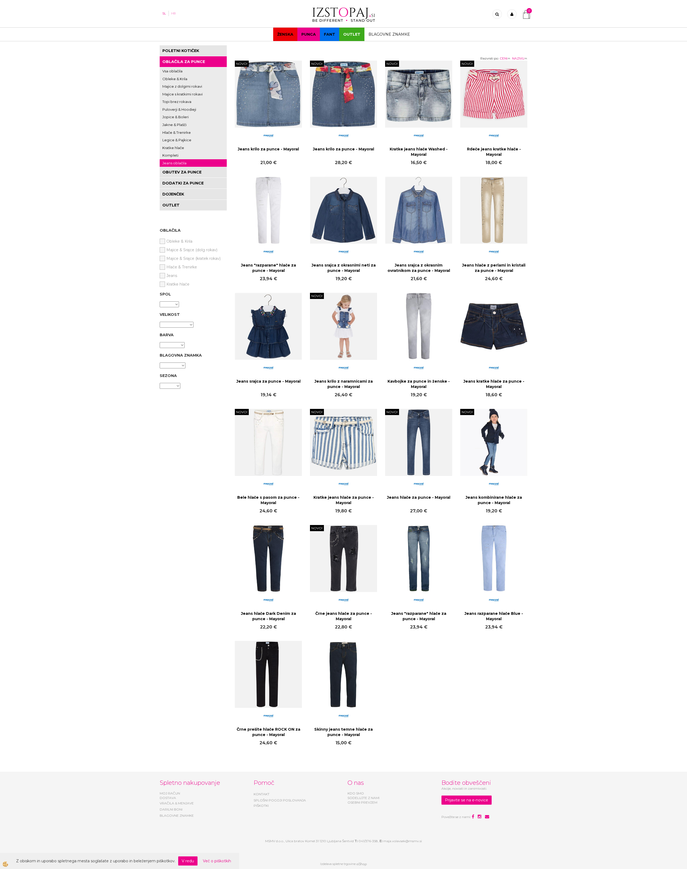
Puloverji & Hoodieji (179, 109)
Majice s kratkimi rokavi (182, 94)
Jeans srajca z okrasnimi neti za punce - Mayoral (344, 268)
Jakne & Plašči (174, 125)
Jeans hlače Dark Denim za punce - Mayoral (268, 616)
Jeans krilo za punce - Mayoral (268, 149)
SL (164, 13)
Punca (308, 34)
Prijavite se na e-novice (466, 800)
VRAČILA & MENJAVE (177, 803)
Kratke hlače (173, 148)
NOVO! (241, 64)
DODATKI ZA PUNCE (183, 183)
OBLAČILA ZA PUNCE (183, 61)
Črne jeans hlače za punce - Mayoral (343, 616)
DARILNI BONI (171, 809)
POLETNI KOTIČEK (180, 50)
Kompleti (170, 155)
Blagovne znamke (389, 34)
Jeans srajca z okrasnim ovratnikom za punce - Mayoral (419, 268)
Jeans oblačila (174, 163)
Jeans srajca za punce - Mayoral (268, 381)
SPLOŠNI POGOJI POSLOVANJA (280, 800)
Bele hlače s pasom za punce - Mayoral (268, 500)
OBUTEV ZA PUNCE (182, 172)
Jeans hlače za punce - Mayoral (418, 497)
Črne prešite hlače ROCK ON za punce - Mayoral (268, 732)
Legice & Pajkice (176, 140)
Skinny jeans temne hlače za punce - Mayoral (343, 732)
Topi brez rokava (176, 101)
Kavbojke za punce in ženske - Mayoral (419, 384)
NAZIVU (518, 58)
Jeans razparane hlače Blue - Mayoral (494, 616)
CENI (503, 58)
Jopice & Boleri (175, 117)
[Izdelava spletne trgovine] (361, 864)
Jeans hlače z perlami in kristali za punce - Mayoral (493, 268)
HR (173, 13)
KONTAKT (261, 794)
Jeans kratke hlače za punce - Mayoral (493, 384)
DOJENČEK (173, 194)
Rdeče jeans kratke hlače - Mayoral (494, 152)
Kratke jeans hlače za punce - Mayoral (343, 500)
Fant (329, 34)
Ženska (285, 34)
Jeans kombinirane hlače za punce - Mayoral (494, 500)
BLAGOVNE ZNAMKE (177, 815)
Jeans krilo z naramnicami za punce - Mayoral (344, 384)
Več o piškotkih (217, 861)
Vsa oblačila (172, 71)
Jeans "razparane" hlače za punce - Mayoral (268, 268)
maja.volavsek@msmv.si (402, 841)
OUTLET (351, 34)
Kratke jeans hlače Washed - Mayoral (419, 152)
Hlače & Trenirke (176, 132)
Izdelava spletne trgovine (338, 864)
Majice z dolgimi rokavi (182, 86)
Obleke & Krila (174, 79)
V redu (188, 861)
